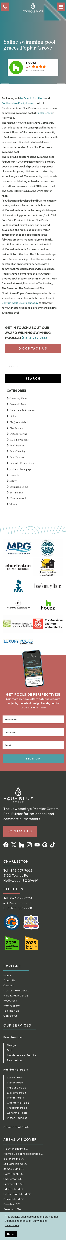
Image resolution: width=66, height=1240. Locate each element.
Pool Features (17, 457)
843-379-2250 (22, 898)
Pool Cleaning (17, 451)
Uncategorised (17, 498)
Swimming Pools (18, 486)
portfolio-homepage (20, 469)
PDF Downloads (19, 439)
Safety (13, 481)
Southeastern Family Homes (18, 103)
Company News (18, 398)
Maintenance (16, 428)
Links (12, 416)
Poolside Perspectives (21, 463)
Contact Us (34, 348)
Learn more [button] (12, 1225)
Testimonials (16, 492)
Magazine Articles (19, 422)
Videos (13, 504)
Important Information (22, 410)
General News (17, 404)
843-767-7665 (36, 338)
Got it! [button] (10, 1234)
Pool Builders (17, 445)
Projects (14, 475)
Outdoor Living (18, 434)
